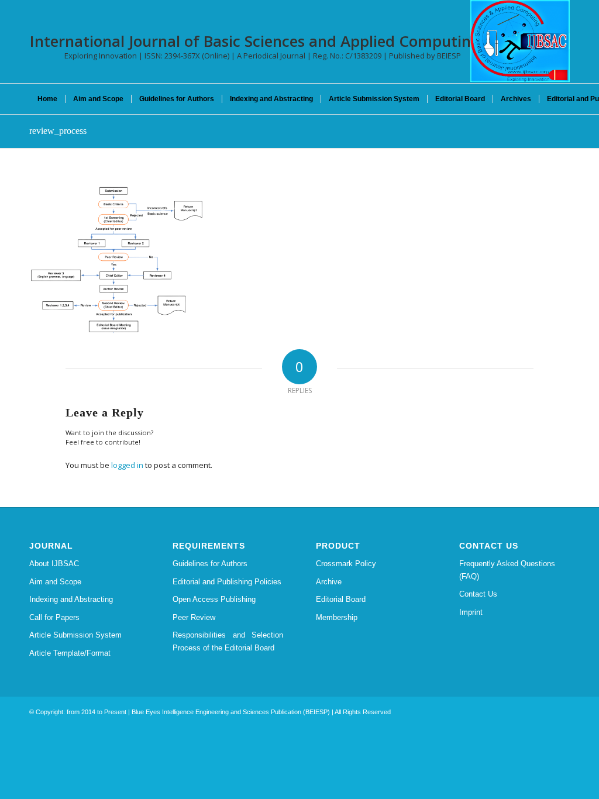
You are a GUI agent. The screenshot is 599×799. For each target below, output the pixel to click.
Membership (336, 617)
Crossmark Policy (346, 563)
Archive (329, 581)
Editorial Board (341, 599)
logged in (127, 465)
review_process (58, 131)
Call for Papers (54, 617)
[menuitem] (47, 98)
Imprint (471, 612)
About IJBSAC (54, 563)
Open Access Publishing (214, 599)
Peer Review (194, 617)
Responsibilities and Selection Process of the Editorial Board (228, 641)
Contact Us (478, 594)
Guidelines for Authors (210, 563)
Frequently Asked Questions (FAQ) (507, 569)
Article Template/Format (70, 653)
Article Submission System (75, 635)
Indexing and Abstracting (71, 599)
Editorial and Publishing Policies (227, 581)
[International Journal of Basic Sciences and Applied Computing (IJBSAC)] (520, 41)
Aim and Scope (55, 581)
